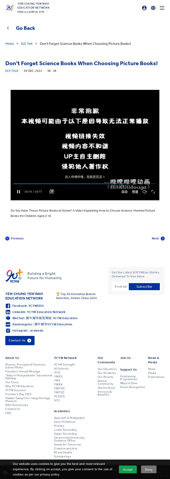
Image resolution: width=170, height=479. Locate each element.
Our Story (12, 382)
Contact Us (12, 409)
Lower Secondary (65, 429)
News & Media (153, 360)
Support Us (128, 369)
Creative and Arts (65, 448)
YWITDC (59, 388)
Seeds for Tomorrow (67, 444)
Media (152, 373)
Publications (156, 377)
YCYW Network (65, 358)
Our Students (107, 373)
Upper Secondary (65, 433)
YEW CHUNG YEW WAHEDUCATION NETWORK (33, 5)
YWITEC (59, 392)
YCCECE (59, 396)
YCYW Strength (64, 364)
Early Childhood (64, 421)
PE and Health (63, 452)
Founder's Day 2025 (18, 394)
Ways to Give (128, 383)
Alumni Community (106, 382)
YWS (57, 380)
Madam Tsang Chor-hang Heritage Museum (27, 400)
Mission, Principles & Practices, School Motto (25, 366)
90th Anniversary (16, 405)
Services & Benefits (105, 393)
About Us (12, 358)
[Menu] (162, 8)
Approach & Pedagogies (69, 417)
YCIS (57, 372)
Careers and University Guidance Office (69, 439)
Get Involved (106, 387)
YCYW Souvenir (15, 390)
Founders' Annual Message (22, 371)
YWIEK (58, 384)
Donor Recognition (132, 387)
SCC (57, 400)
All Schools (61, 368)
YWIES (58, 376)
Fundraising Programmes (128, 378)
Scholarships (62, 456)
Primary (59, 425)
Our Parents (106, 377)
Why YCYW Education (19, 386)
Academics (62, 411)
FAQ (8, 413)
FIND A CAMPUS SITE (30, 11)
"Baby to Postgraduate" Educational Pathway (28, 377)
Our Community (106, 360)
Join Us (125, 358)
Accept (128, 469)
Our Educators (107, 369)
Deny (149, 469)
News (151, 369)
